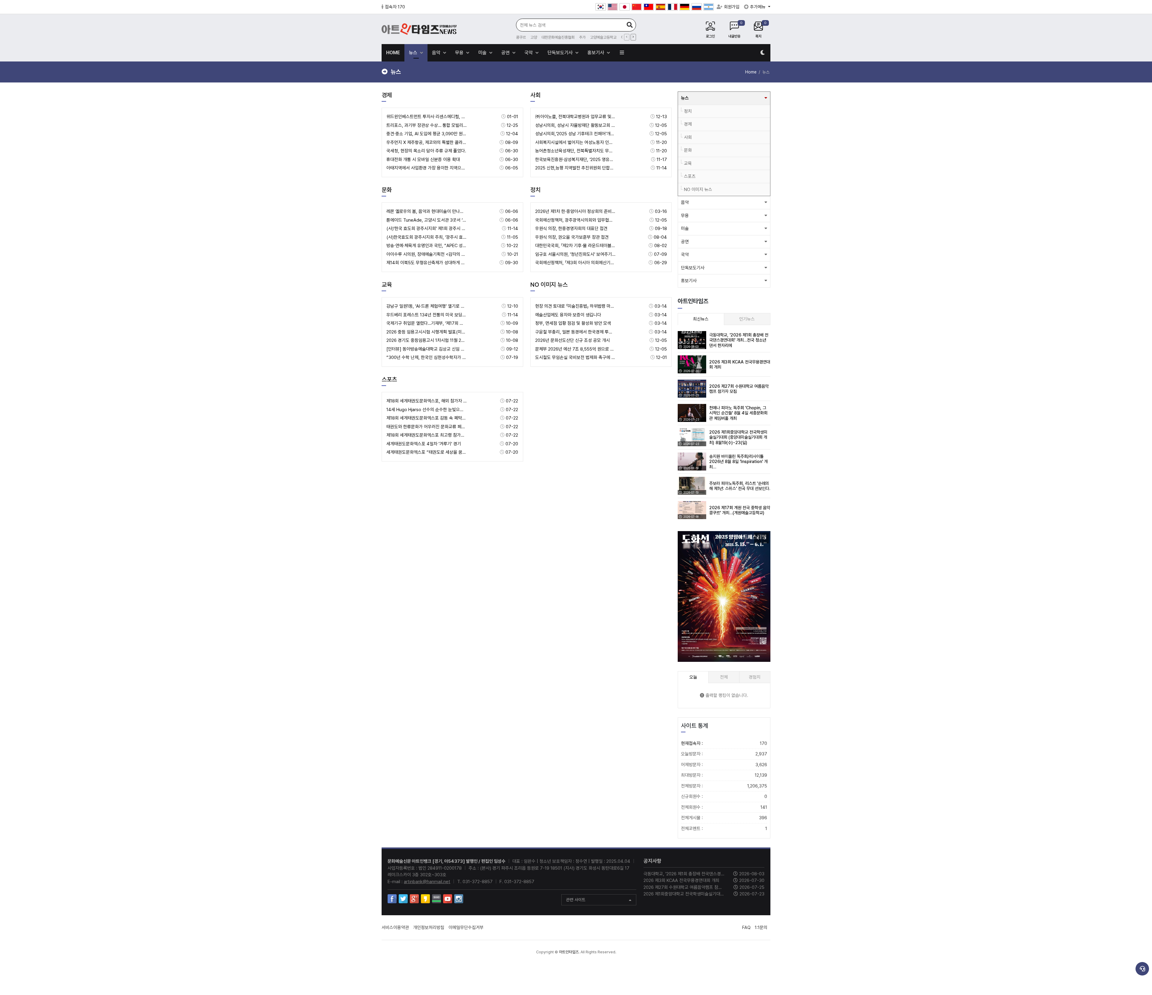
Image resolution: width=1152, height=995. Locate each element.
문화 (387, 189)
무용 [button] (685, 215)
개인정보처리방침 (428, 927)
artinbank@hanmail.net (427, 881)
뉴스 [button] (685, 98)
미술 (483, 52)
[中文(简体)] (637, 6)
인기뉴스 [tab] (747, 319)
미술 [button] (685, 228)
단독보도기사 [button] (692, 267)
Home (751, 72)
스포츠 (389, 379)
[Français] (673, 6)
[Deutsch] (685, 6)
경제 (387, 95)
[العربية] (709, 6)
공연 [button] (685, 241)
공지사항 (653, 861)
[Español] (661, 6)
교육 (387, 284)
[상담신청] (1142, 969)
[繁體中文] (649, 6)
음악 (437, 52)
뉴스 (413, 52)
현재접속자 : (724, 743)
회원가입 (732, 7)
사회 (535, 95)
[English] (613, 6)
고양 (533, 37)
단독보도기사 (561, 52)
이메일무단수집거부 (466, 927)
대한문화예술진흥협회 (558, 37)
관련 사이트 (575, 899)
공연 (506, 52)
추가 (582, 37)
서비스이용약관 (395, 927)
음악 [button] (685, 202)
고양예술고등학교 (603, 37)
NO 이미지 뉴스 (549, 284)
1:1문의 (761, 927)
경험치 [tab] (754, 677)
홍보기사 (596, 52)
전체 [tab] (724, 677)
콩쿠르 (521, 37)
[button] (765, 538)
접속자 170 (395, 7)
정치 (535, 189)
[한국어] (601, 6)
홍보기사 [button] (689, 280)
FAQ (746, 927)
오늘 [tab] (693, 677)
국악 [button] (685, 254)
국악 (529, 52)
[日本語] (625, 6)
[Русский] (697, 6)
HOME (393, 52)
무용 (460, 52)
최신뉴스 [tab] (701, 319)
